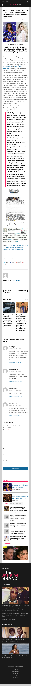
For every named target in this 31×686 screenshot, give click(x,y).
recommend (22, 258)
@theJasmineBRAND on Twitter (18, 246)
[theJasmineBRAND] (15, 4)
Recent (12, 503)
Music (4, 546)
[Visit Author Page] (5, 275)
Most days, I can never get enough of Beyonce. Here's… (18, 518)
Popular (6, 503)
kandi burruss (9, 258)
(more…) (18, 509)
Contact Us (15, 673)
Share (6, 265)
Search (15, 679)
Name (4, 449)
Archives (15, 677)
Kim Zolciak (16, 258)
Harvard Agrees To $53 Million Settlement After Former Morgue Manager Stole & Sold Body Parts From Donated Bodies (8, 321)
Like (13, 262)
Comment (6, 430)
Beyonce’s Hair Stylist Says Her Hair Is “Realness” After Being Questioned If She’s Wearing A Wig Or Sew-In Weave (15, 615)
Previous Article (8, 291)
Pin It (24, 262)
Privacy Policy (15, 671)
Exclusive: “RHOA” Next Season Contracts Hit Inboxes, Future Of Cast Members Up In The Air (20, 496)
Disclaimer (15, 669)
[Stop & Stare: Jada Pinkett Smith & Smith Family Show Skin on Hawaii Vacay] (16, 649)
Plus (18, 262)
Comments (18, 503)
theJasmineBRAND (19, 666)
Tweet (6, 262)
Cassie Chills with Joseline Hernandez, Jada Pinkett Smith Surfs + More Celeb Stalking (14, 640)
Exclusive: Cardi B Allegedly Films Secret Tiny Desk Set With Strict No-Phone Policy (20, 485)
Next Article (22, 291)
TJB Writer (7, 19)
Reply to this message (15, 362)
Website (5, 461)
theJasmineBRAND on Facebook (13, 247)
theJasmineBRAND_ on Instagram (13, 249)
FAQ (15, 675)
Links (15, 681)
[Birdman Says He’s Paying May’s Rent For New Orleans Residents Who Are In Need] (16, 595)
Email (4, 455)
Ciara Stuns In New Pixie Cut (9, 619)
